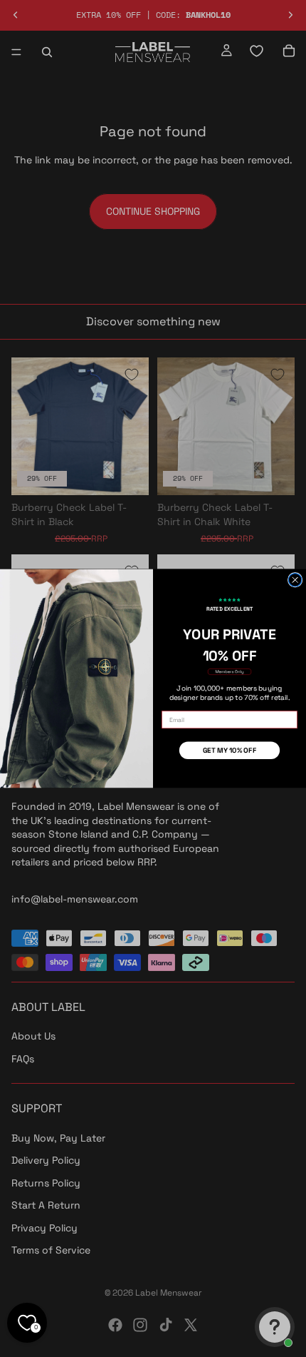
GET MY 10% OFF (230, 750)
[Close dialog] (294, 580)
